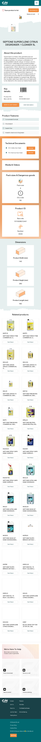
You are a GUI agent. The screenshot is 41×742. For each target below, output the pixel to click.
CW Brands (16, 731)
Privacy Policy (13, 725)
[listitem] (11, 668)
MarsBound (30, 731)
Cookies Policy (13, 728)
